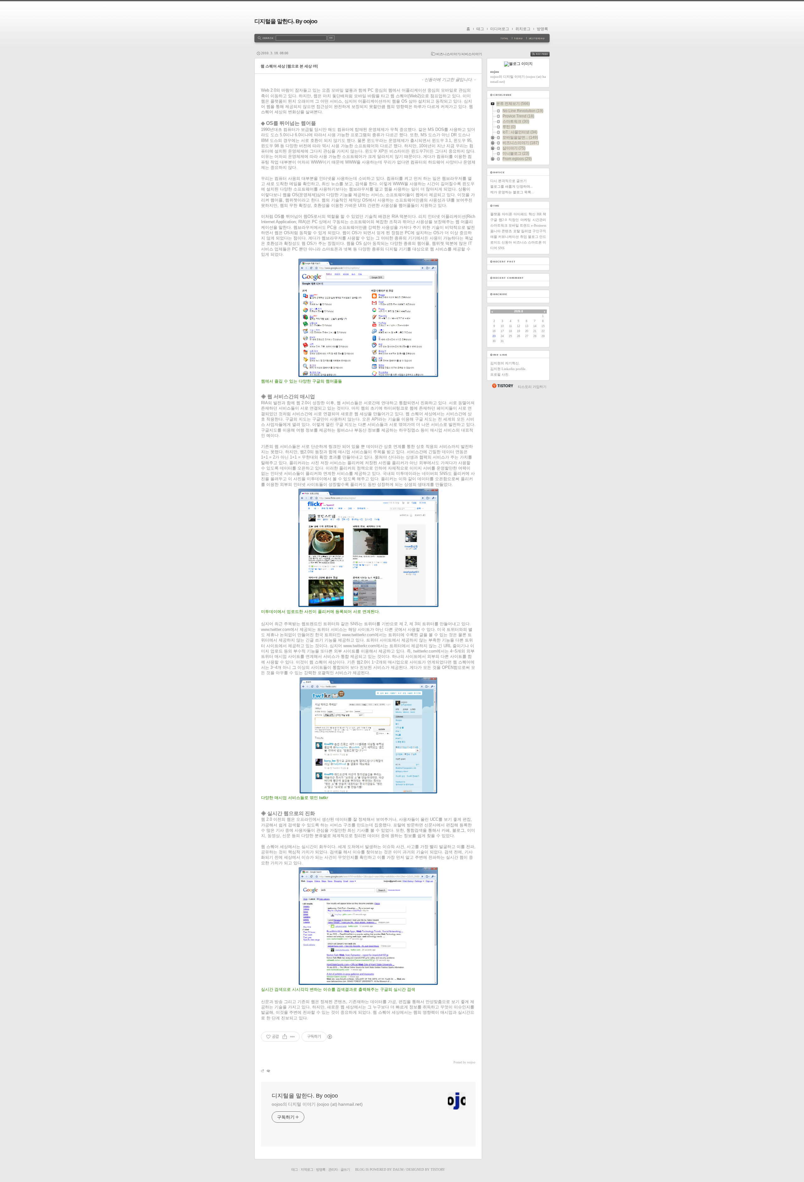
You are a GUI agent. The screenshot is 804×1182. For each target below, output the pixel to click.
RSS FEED (545, 54)
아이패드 (520, 214)
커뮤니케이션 (508, 237)
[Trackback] (263, 1070)
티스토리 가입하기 (532, 387)
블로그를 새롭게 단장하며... (511, 186)
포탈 (516, 231)
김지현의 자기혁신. (505, 363)
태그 (480, 29)
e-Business (538, 225)
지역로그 (307, 1169)
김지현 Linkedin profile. (508, 369)
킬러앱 (526, 231)
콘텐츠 (507, 231)
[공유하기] (285, 1036)
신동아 (507, 242)
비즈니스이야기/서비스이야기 (459, 54)
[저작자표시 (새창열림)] (329, 1036)
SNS (501, 248)
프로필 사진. (499, 374)
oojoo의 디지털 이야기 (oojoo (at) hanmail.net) (317, 1104)
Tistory (438, 1169)
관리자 (333, 1169)
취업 (523, 237)
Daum (398, 1169)
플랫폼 (495, 214)
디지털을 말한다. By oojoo (285, 21)
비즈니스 (520, 242)
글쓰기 (345, 1169)
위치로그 (522, 29)
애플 (493, 237)
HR (539, 214)
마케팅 (525, 220)
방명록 (542, 29)
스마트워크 (499, 225)
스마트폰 (535, 242)
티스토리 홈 (502, 386)
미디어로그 (499, 29)
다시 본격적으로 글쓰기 (508, 181)
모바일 (513, 225)
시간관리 (539, 220)
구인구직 (539, 231)
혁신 (532, 214)
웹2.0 (503, 220)
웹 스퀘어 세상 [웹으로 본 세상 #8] (289, 66)
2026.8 (518, 311)
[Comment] (268, 1070)
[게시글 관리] (292, 1036)
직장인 (513, 220)
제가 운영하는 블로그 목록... (512, 192)
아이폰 (507, 214)
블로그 (533, 237)
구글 (493, 220)
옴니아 (495, 231)
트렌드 (525, 225)
